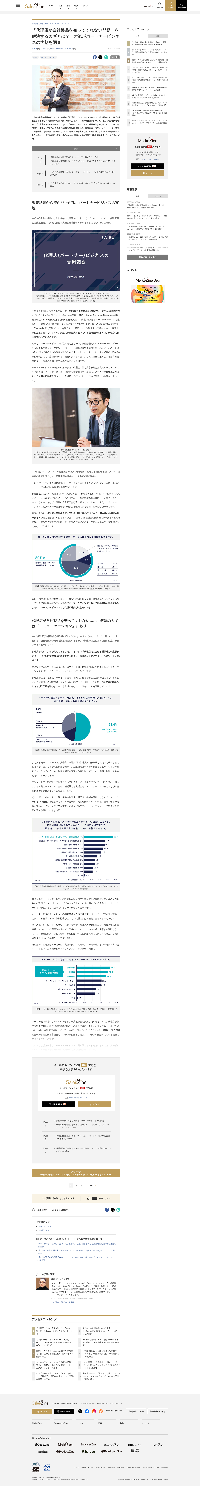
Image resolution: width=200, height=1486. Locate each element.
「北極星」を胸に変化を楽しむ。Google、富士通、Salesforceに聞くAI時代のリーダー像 (55, 1331)
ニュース (51, 5)
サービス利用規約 (133, 1467)
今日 (137, 36)
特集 (76, 5)
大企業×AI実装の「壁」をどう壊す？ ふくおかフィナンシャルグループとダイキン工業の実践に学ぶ (101, 1376)
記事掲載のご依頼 (157, 1411)
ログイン (95, 1104)
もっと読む (41, 1260)
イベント (86, 5)
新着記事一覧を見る (147, 257)
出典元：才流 (44, 1230)
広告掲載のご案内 (136, 1411)
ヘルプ (76, 1467)
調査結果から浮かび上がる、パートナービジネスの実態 (74, 156)
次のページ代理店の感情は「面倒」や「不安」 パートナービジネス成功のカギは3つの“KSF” (76, 1173)
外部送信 (164, 1467)
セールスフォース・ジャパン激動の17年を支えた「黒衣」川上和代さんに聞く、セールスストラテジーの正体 (54, 1365)
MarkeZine (37, 1423)
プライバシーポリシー (150, 1467)
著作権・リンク (87, 1467)
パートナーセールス (48, 57)
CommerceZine (61, 1423)
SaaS (35, 57)
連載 (68, 5)
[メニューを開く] (18, 5)
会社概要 (120, 1467)
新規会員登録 (59, 1104)
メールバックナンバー (77, 1097)
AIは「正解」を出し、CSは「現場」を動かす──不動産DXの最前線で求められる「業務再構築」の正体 (55, 1376)
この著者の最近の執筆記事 (62, 1302)
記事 (60, 5)
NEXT (92, 1185)
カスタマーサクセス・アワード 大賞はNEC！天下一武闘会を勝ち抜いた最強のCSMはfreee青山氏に (53, 1342)
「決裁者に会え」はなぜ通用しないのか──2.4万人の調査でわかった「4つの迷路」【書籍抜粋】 (101, 1353)
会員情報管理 (100, 1467)
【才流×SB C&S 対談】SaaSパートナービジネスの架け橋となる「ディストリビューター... (77, 1257)
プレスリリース (44, 1226)
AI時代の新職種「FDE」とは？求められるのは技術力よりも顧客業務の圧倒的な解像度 (101, 1342)
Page (40, 173)
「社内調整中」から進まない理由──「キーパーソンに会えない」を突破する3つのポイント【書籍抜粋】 (101, 1365)
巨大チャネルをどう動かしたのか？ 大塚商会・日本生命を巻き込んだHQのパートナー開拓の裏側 (54, 1353)
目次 (76, 148)
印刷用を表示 (41, 1209)
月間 (157, 36)
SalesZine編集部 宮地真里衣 (62, 48)
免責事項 (111, 1467)
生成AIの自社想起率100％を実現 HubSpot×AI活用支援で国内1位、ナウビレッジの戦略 (101, 1331)
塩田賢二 (44, 48)
